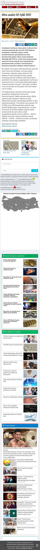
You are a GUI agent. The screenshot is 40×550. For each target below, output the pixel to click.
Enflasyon (14, 131)
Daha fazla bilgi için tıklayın (24, 548)
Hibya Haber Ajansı (9, 126)
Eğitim (18, 7)
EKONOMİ (5, 41)
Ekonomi (28, 7)
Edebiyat (9, 7)
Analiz (8, 131)
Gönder (34, 170)
